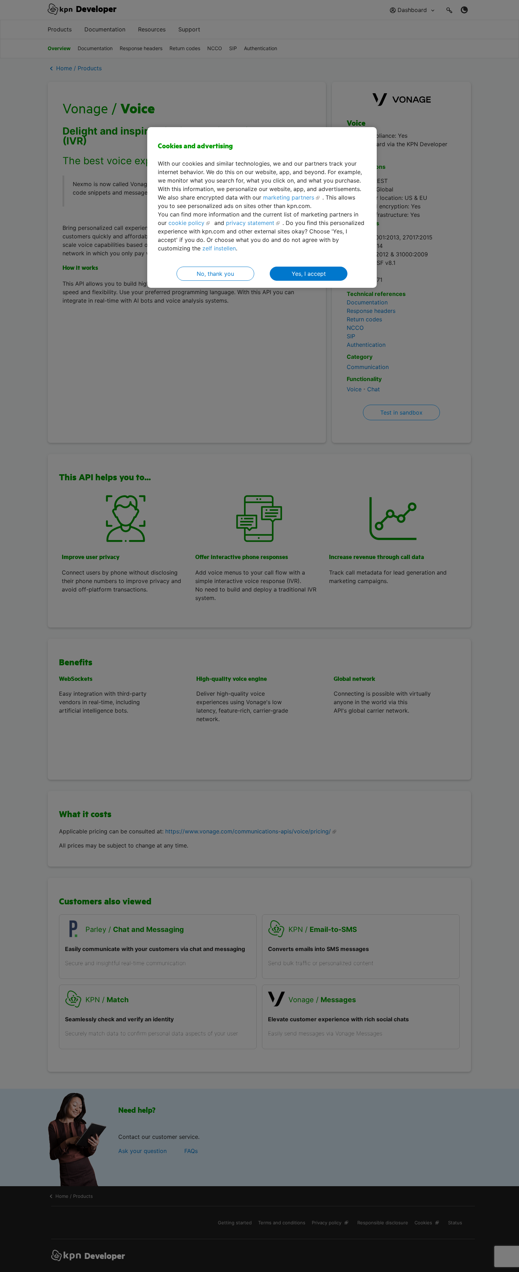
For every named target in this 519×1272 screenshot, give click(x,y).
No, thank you (215, 273)
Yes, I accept (309, 273)
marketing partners (288, 197)
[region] (262, 207)
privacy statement (250, 222)
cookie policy (186, 222)
